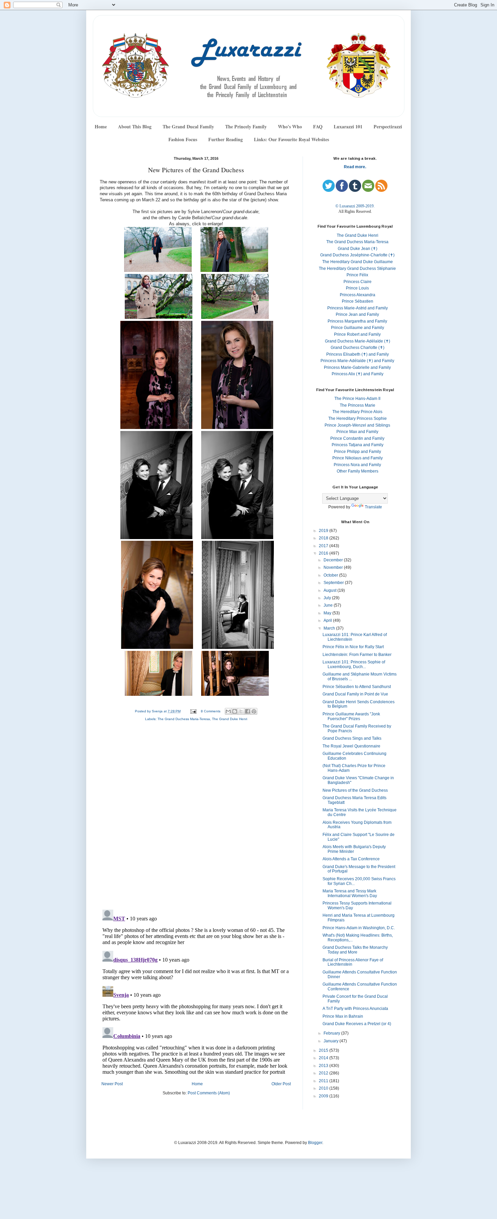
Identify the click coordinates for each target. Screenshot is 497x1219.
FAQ (318, 126)
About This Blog (134, 126)
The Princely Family (246, 126)
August (330, 590)
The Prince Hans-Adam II (357, 399)
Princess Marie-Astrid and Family (357, 308)
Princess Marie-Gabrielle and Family (357, 367)
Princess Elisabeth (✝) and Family (357, 354)
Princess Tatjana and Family (357, 445)
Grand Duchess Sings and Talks (352, 738)
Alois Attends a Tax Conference (351, 859)
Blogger (315, 1143)
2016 (324, 553)
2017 (324, 546)
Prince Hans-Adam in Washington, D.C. (359, 928)
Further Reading (225, 139)
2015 (324, 1050)
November (334, 567)
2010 (324, 1088)
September (334, 583)
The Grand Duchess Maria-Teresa (184, 719)
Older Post (281, 1084)
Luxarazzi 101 (348, 126)
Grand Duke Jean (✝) (357, 249)
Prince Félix (357, 275)
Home (101, 126)
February (332, 1033)
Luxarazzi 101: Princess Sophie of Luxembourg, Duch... (354, 664)
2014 (324, 1058)
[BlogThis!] (234, 711)
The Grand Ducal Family (188, 126)
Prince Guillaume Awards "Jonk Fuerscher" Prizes (351, 716)
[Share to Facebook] (247, 711)
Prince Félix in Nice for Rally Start (353, 647)
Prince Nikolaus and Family (357, 458)
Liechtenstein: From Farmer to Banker (357, 655)
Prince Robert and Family (357, 334)
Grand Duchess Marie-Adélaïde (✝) (357, 341)
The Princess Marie (357, 405)
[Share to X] (241, 711)
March (330, 628)
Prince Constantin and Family (357, 438)
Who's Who (290, 126)
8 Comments (210, 711)
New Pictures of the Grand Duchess (355, 790)
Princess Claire (358, 282)
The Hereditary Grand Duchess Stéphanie (357, 268)
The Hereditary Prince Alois (357, 412)
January (331, 1041)
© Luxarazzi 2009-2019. (355, 206)
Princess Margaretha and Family (357, 321)
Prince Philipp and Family (357, 452)
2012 (324, 1073)
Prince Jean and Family (357, 314)
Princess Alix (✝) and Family (357, 374)
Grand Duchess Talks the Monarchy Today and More (355, 949)
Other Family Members (357, 471)
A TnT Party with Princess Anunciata (355, 1009)
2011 (324, 1081)
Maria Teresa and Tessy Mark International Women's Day (350, 893)
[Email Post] (193, 711)
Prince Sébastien (357, 301)
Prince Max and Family (357, 432)
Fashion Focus (182, 139)
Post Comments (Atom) (209, 1093)
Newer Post (112, 1084)
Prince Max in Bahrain (343, 1016)
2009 (324, 1096)
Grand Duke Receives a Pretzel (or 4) (357, 1024)
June (329, 605)
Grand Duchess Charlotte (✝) (357, 348)
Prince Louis (357, 288)
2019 (324, 531)
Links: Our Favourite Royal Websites (291, 139)
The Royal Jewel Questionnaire (351, 746)
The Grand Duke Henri (229, 719)
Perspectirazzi (388, 126)
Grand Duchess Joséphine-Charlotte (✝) (357, 255)
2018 (324, 538)
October (331, 575)
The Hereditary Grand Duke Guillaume (357, 262)
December (334, 560)
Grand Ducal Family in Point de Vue (355, 694)
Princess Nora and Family (357, 465)
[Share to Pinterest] (254, 711)
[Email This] (228, 711)
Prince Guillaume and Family (357, 328)
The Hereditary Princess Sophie (357, 418)
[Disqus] (196, 817)
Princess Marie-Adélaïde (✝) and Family (357, 361)
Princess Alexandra (357, 295)
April (328, 620)
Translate (373, 507)
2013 (324, 1066)
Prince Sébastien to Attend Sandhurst (357, 687)
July (328, 598)
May (328, 613)
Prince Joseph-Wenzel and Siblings (357, 425)
